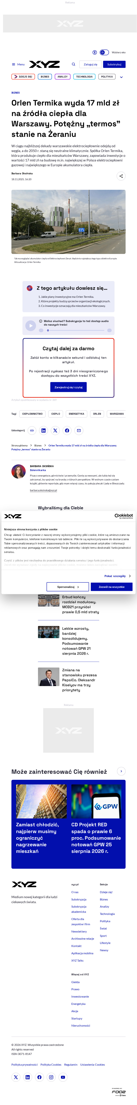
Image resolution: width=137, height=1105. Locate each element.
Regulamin (70, 1064)
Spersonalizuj (65, 586)
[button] (121, 771)
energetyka (76, 413)
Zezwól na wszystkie (112, 586)
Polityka (107, 76)
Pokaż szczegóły (115, 576)
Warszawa (117, 413)
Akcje (74, 1011)
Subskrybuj (114, 64)
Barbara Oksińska (22, 173)
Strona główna (19, 445)
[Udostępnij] (121, 176)
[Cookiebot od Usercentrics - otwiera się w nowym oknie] (117, 516)
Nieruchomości (80, 1025)
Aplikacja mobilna (82, 953)
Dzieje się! (25, 76)
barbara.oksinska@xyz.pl (43, 490)
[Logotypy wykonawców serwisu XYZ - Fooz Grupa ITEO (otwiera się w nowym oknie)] (119, 1093)
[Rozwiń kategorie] (121, 76)
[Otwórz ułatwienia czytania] (94, 52)
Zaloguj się (90, 64)
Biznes (45, 76)
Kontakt (76, 945)
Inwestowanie (80, 996)
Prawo (75, 989)
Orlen (97, 413)
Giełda (75, 982)
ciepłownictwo (32, 413)
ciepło (55, 413)
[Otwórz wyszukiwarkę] (73, 64)
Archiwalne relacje (82, 938)
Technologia (84, 76)
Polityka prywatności (24, 1064)
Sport (103, 935)
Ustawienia (92, 1064)
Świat (103, 928)
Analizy (63, 76)
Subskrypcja (78, 899)
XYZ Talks (77, 960)
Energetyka (78, 1003)
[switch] (104, 52)
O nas (74, 892)
